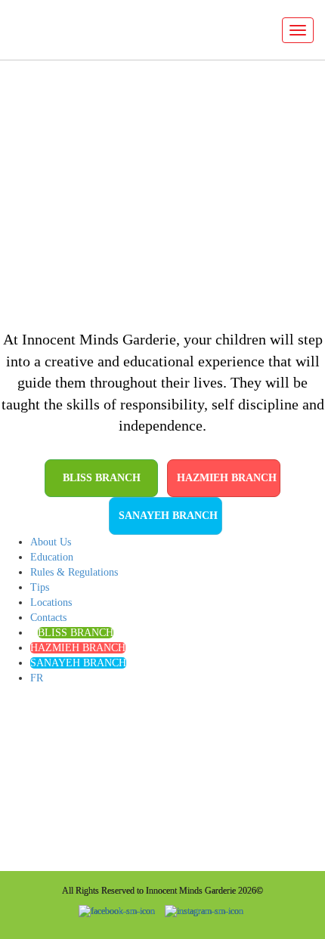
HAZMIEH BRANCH (227, 477)
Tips (39, 587)
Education (51, 557)
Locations (51, 602)
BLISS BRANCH (102, 477)
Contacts (48, 617)
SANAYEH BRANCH (168, 515)
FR (36, 678)
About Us (50, 542)
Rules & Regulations (74, 572)
